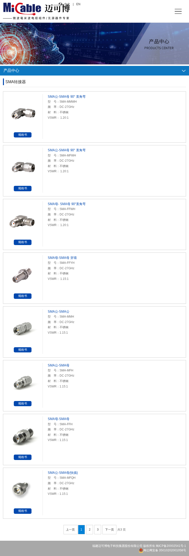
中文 (67, 4)
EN (78, 4)
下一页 (109, 529)
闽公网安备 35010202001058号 (164, 550)
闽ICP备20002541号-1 (171, 546)
